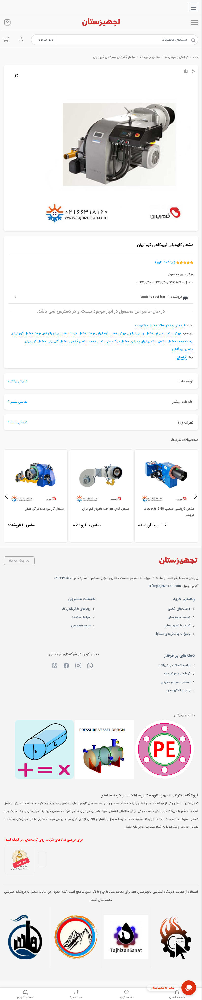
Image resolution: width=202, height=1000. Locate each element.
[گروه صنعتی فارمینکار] (26, 938)
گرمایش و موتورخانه (176, 57)
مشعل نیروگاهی (182, 349)
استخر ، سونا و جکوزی (175, 682)
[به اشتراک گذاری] (193, 72)
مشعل (162, 341)
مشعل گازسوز (78, 341)
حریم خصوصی (81, 625)
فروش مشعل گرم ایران (111, 333)
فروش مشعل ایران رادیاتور (145, 333)
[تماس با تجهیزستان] (188, 987)
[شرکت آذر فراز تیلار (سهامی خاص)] (76, 938)
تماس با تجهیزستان (177, 625)
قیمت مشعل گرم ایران (26, 333)
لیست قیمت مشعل (180, 341)
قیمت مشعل (87, 333)
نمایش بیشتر (18, 381)
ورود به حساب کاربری (21, 39)
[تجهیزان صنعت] (126, 938)
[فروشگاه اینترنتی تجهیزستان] (101, 22)
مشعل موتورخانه (150, 57)
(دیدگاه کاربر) (165, 262)
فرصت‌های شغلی (179, 608)
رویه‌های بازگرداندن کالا (76, 608)
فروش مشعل (172, 333)
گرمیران (182, 357)
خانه (195, 57)
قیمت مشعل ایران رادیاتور (60, 333)
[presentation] (6, 496)
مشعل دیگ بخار (118, 341)
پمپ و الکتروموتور (178, 690)
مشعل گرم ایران (35, 341)
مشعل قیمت (97, 341)
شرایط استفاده (81, 617)
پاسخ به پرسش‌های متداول (172, 633)
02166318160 (62, 578)
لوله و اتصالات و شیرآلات (174, 665)
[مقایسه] (186, 72)
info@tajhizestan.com (165, 586)
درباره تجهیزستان (179, 617)
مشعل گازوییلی (58, 341)
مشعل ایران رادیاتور (143, 341)
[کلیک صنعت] (175, 938)
